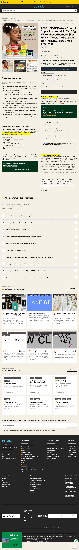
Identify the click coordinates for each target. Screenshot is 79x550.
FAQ (2, 480)
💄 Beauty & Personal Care (27, 445)
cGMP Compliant (72, 447)
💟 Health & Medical (25, 447)
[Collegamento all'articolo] (14, 311)
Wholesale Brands (51, 443)
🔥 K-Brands (24, 466)
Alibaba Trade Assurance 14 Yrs (37, 480)
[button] (2, 6)
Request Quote (15, 545)
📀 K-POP (23, 460)
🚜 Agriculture (24, 464)
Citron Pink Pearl (48, 75)
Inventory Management (35, 478)
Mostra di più (65, 79)
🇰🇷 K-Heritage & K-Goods (27, 468)
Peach (57, 80)
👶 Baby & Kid (24, 450)
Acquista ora (59, 92)
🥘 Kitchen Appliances (26, 454)
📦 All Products (24, 443)
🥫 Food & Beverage (25, 448)
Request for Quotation (52, 447)
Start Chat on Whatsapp (50, 115)
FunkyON (32, 490)
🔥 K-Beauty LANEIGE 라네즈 (37, 313)
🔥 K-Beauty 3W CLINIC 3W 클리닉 (38, 351)
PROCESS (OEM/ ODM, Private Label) (55, 448)
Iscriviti (72, 516)
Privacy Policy (5, 482)
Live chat (4, 478)
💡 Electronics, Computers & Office (29, 456)
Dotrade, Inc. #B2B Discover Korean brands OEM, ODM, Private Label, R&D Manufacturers (9, 447)
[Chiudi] (20, 533)
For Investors (33, 486)
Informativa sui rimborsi (25, 528)
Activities (32, 482)
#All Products (9, 18)
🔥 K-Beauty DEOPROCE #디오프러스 (14, 351)
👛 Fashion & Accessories (27, 458)
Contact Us (32, 492)
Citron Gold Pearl (61, 75)
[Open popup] (57, 56)
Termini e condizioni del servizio (51, 528)
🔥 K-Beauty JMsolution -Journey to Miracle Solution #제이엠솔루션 (14, 314)
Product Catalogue (51, 450)
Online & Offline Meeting (53, 456)
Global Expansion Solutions (36, 488)
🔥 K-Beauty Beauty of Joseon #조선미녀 (65, 351)
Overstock (49, 452)
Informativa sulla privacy (37, 528)
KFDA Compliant (72, 456)
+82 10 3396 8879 (70, 491)
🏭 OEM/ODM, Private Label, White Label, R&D (32, 469)
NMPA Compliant (72, 450)
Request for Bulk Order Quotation (59, 69)
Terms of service (6, 484)
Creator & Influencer (52, 454)
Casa (3, 18)
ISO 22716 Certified (72, 445)
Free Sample (50, 445)
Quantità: (43, 83)
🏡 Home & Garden (25, 452)
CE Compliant (71, 454)
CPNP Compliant (72, 452)
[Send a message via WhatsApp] (76, 541)
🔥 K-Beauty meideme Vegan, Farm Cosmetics (64, 314)
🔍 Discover (23, 471)
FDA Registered (72, 443)
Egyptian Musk (48, 80)
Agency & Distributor (52, 458)
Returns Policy (5, 486)
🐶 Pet (22, 462)
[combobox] (39, 10)
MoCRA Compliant (72, 448)
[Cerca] (75, 10)
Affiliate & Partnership (35, 484)
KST (6, 454)
